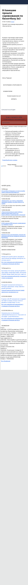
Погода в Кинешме (12, 164)
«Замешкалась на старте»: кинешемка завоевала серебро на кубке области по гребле (12, 202)
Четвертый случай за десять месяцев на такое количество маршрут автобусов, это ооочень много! (13, 258)
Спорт (12, 22)
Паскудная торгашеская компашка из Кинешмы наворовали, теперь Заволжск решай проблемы (12, 286)
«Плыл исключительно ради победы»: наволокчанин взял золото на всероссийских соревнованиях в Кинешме (13, 213)
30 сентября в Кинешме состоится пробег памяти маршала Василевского (13, 191)
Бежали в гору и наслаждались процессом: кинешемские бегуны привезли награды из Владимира (13, 236)
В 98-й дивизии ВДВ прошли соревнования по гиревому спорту (13, 223)
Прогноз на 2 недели (18, 165)
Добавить (14, 99)
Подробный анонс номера (9, 160)
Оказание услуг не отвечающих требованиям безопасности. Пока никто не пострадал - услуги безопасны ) (13, 314)
